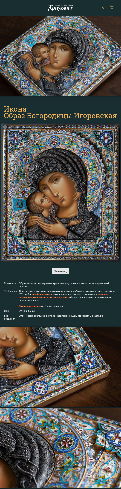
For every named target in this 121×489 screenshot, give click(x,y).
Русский (13, 9)
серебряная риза (42, 294)
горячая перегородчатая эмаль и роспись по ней (63, 296)
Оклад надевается (30, 306)
